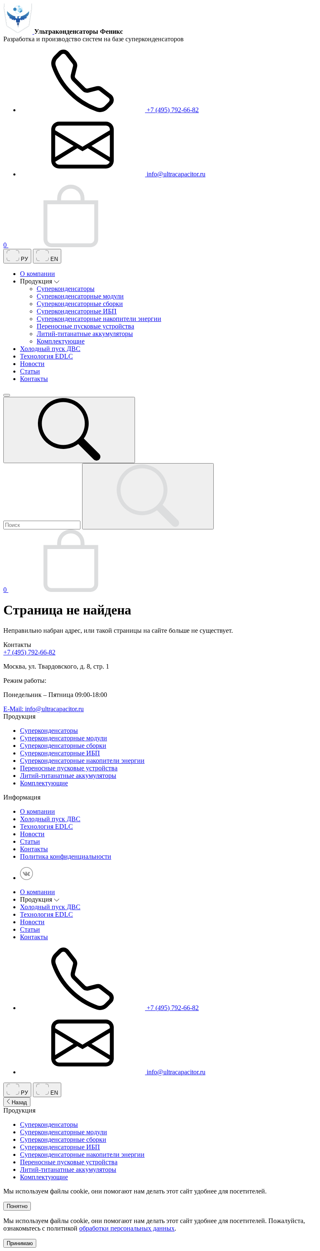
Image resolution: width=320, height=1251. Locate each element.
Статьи (30, 371)
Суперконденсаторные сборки (80, 303)
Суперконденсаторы (66, 288)
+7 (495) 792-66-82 (172, 109)
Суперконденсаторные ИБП (77, 311)
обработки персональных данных (127, 1228)
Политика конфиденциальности (65, 856)
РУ (23, 259)
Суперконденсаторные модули (80, 296)
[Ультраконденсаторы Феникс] (18, 31)
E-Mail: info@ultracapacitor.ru (43, 708)
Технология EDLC (46, 356)
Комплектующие (61, 341)
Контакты (34, 378)
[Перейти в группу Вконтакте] (26, 877)
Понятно (17, 1206)
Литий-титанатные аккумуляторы (85, 333)
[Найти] (148, 496)
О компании (37, 273)
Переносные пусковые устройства (85, 326)
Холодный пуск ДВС (50, 348)
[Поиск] (69, 430)
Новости (32, 363)
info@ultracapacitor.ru (175, 174)
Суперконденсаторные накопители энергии (99, 318)
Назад (18, 1102)
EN (53, 259)
